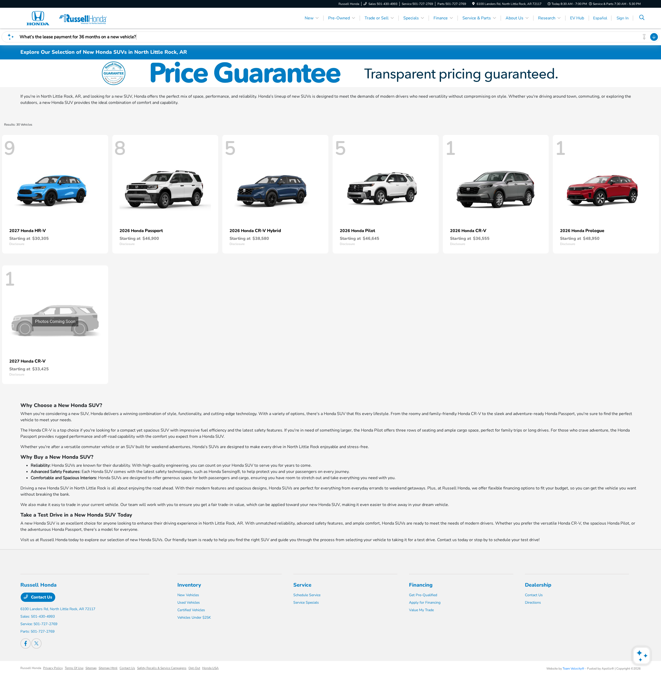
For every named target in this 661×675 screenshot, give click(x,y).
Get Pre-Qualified (423, 595)
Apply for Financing (424, 602)
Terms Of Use (74, 668)
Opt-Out (194, 668)
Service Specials (306, 602)
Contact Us (41, 597)
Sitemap (91, 668)
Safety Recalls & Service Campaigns (161, 668)
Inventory (189, 584)
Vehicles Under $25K (194, 617)
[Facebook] (25, 643)
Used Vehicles (188, 602)
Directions (533, 602)
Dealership (538, 584)
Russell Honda (30, 668)
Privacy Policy (53, 668)
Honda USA (210, 668)
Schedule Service (306, 595)
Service (302, 584)
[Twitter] (36, 643)
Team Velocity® (573, 668)
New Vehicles (188, 595)
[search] (641, 18)
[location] (473, 4)
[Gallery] (330, 73)
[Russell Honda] (64, 18)
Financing (420, 584)
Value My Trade (421, 610)
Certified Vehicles (191, 610)
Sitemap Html (108, 668)
